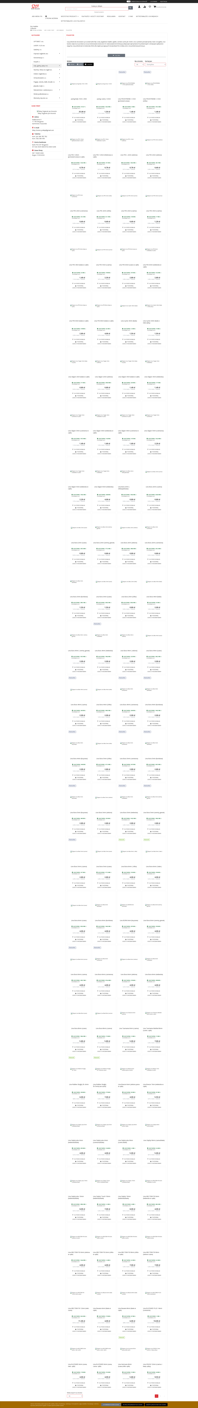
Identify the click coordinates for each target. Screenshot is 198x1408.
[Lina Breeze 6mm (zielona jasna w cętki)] (129, 1069)
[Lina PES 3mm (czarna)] (154, 195)
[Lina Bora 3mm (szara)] (104, 581)
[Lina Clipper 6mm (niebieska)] (104, 471)
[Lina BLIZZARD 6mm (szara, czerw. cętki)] (104, 1349)
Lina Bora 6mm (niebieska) (154, 974)
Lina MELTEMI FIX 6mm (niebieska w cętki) (151, 1197)
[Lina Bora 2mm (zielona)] (129, 527)
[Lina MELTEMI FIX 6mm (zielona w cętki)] (79, 1237)
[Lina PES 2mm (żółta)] (104, 195)
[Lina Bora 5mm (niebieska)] (129, 797)
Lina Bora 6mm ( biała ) (154, 866)
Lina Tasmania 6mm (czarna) (129, 1028)
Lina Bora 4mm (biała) (153, 597)
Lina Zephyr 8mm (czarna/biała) (154, 1140)
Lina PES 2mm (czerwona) (79, 211)
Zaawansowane (99, 12)
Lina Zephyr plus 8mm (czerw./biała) (125, 1141)
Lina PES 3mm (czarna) (154, 211)
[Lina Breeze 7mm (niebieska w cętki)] (154, 1069)
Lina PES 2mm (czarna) (129, 211)
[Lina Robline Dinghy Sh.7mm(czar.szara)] (104, 1069)
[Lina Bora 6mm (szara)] (79, 905)
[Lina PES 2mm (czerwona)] (79, 195)
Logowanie (153, 1)
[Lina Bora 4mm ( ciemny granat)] (79, 635)
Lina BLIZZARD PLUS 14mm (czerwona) (152, 1309)
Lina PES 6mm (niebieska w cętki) (152, 266)
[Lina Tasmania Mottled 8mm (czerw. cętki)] (154, 1013)
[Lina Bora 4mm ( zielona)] (129, 635)
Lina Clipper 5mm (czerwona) (154, 431)
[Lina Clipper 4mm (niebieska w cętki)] (104, 415)
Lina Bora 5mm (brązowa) (79, 812)
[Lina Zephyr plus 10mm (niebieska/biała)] (79, 1181)
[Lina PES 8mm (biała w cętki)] (104, 305)
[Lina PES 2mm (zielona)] (154, 139)
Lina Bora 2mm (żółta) (129, 597)
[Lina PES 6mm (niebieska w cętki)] (154, 249)
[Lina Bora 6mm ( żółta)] (129, 851)
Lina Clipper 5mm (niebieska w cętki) (78, 488)
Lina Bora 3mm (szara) (104, 597)
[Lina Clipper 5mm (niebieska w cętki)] (79, 471)
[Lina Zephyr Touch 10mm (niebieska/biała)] (104, 1181)
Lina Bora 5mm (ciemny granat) (154, 812)
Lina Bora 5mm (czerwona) (129, 759)
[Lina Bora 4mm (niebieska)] (104, 635)
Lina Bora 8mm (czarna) (104, 1028)
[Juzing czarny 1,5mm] (104, 83)
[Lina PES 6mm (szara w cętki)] (129, 249)
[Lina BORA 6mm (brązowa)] (129, 905)
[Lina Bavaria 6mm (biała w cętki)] (104, 1293)
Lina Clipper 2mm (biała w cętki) (79, 377)
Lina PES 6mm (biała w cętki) (78, 321)
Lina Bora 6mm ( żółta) (129, 866)
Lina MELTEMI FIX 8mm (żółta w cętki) (128, 1253)
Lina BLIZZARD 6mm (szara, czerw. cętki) (102, 1365)
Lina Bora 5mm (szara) (104, 866)
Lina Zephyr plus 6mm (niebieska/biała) (75, 1141)
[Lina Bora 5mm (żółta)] (104, 743)
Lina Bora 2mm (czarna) (154, 487)
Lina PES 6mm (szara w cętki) (129, 265)
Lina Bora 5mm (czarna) (79, 866)
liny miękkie (60, 30)
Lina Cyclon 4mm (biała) (129, 321)
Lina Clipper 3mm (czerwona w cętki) (78, 432)
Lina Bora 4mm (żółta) (103, 705)
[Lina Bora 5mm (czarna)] (79, 851)
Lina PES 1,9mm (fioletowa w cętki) (103, 156)
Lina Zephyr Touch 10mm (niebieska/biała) (101, 1197)
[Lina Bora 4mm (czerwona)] (129, 689)
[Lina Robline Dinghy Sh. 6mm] (79, 1069)
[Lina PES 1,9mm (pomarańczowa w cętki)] (79, 139)
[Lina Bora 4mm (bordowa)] (154, 689)
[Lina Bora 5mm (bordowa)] (154, 743)
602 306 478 (40, 139)
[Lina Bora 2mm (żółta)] (129, 581)
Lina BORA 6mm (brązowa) (129, 920)
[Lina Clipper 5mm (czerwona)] (154, 415)
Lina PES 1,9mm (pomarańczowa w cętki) (76, 156)
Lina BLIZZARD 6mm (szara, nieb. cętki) (77, 1365)
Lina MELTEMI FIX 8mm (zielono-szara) (151, 1253)
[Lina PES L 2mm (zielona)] (129, 139)
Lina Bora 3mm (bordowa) (79, 597)
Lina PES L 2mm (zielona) (128, 155)
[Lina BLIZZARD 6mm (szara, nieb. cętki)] (79, 1349)
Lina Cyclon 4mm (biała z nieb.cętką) (151, 322)
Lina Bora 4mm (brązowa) (79, 759)
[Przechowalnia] (149, 6)
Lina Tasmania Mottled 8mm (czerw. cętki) (152, 1029)
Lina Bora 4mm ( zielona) (128, 651)
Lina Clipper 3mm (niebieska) (154, 377)
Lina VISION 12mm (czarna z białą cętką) (152, 1365)
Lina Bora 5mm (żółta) (103, 759)
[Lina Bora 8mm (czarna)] (104, 1013)
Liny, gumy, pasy (49, 30)
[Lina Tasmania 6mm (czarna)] (129, 1013)
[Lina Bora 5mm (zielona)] (104, 797)
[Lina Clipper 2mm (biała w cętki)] (79, 361)
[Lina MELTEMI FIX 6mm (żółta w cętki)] (104, 1237)
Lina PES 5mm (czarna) (104, 265)
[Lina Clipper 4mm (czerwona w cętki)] (129, 415)
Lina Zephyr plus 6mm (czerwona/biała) (100, 1141)
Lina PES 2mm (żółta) (104, 211)
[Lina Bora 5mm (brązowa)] (79, 797)
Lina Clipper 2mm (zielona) (104, 377)
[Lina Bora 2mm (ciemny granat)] (104, 527)
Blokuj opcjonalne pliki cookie (132, 1404)
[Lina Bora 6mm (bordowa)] (104, 905)
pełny (72, 64)
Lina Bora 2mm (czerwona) (154, 543)
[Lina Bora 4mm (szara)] (154, 635)
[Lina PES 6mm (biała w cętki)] (79, 305)
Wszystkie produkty (69, 16)
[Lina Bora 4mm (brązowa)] (79, 743)
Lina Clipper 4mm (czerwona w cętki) (128, 432)
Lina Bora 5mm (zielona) (104, 812)
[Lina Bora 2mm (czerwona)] (154, 527)
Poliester (69, 30)
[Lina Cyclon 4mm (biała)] (129, 305)
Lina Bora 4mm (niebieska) (104, 651)
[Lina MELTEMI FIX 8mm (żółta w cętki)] (129, 1237)
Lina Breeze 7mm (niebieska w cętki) (153, 1085)
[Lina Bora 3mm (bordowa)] (79, 581)
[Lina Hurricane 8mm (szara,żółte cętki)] (129, 1349)
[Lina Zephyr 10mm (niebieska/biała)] (129, 1181)
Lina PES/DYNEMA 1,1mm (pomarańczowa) (127, 100)
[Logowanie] (139, 6)
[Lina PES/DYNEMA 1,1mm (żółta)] (154, 83)
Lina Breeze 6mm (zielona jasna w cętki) (129, 1085)
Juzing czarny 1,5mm (104, 99)
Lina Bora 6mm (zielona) (129, 974)
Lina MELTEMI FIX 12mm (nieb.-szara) (78, 1309)
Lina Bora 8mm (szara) (79, 1028)
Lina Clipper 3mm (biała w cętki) (129, 377)
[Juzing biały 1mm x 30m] (79, 83)
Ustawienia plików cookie (111, 1404)
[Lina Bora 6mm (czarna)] (79, 959)
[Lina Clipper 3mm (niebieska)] (154, 361)
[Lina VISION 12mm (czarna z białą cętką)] (154, 1349)
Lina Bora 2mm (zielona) (129, 543)
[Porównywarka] (144, 6)
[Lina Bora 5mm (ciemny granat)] (154, 797)
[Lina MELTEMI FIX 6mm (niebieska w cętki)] (154, 1181)
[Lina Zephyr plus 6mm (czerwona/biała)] (104, 1125)
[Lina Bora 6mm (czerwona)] (104, 959)
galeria (89, 64)
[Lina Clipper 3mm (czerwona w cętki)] (79, 415)
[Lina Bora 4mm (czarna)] (79, 689)
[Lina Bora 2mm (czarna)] (154, 471)
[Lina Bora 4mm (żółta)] (104, 689)
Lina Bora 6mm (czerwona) (104, 974)
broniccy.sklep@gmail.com (45, 130)
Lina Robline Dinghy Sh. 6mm (79, 1084)
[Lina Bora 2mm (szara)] (79, 527)
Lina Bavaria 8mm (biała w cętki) (127, 1309)
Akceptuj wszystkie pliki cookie (156, 1404)
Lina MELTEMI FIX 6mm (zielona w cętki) (79, 1253)
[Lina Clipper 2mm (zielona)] (104, 361)
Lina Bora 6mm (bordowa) (104, 920)
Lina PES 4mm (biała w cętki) (78, 265)
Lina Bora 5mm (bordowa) (154, 759)
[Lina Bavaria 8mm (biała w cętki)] (129, 1293)
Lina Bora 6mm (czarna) (79, 974)
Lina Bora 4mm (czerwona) (129, 705)
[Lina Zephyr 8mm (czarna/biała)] (154, 1125)
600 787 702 (43, 136)
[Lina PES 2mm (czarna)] (129, 195)
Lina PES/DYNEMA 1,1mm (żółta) (152, 100)
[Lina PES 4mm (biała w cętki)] (79, 249)
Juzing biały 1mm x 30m (79, 99)
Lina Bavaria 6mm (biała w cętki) (102, 1309)
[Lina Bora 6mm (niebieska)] (154, 959)
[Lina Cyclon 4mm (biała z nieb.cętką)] (154, 305)
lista (80, 64)
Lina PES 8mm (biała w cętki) (104, 321)
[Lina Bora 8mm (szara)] (79, 1013)
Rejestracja (163, 1)
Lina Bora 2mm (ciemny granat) (103, 543)
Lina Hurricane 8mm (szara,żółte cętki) (125, 1365)
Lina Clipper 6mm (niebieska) (103, 487)
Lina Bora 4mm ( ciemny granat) (79, 651)
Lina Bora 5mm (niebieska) (129, 812)
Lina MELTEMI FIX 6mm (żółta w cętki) (103, 1253)
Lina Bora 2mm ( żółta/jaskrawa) (123, 488)
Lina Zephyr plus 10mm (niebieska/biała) (76, 1197)
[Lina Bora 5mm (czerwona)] (129, 743)
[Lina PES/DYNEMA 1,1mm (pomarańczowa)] (129, 83)
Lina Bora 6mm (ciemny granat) (154, 920)
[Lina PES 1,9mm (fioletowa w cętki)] (104, 139)
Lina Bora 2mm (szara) (79, 543)
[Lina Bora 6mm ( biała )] (154, 851)
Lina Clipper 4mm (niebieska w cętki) (103, 432)
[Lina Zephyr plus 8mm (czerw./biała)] (129, 1125)
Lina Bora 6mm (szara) (79, 920)
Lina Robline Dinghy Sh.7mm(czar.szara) (99, 1085)
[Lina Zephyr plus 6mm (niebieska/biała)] (79, 1125)
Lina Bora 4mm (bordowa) (154, 705)
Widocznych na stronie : (75, 1393)
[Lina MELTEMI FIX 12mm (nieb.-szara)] (79, 1293)
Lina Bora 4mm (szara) (154, 651)
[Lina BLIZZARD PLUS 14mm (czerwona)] (154, 1293)
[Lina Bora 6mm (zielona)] (129, 959)
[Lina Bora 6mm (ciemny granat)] (154, 905)
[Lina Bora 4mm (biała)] (154, 581)
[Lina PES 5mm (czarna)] (104, 249)
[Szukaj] (130, 8)
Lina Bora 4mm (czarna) (79, 705)
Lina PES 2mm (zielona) (154, 155)
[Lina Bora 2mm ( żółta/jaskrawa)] (129, 471)
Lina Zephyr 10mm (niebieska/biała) (124, 1197)
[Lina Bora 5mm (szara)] (104, 851)
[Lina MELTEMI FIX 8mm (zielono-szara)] (154, 1237)
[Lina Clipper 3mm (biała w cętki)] (129, 361)
